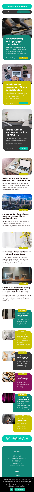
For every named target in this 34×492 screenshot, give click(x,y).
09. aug (23, 57)
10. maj (22, 415)
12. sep (24, 283)
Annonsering (17, 476)
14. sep (24, 103)
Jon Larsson (9, 103)
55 (13, 439)
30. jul (22, 352)
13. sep (24, 174)
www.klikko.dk (19, 466)
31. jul (22, 331)
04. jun (22, 373)
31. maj (22, 394)
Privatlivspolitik (19, 489)
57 (20, 439)
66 (27, 439)
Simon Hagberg (10, 58)
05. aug (22, 310)
